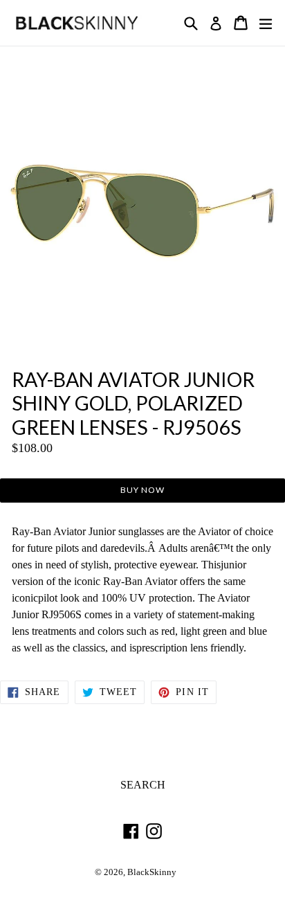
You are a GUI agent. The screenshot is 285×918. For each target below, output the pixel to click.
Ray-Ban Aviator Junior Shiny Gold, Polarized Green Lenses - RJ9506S (133, 403)
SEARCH (142, 785)
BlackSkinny (151, 872)
